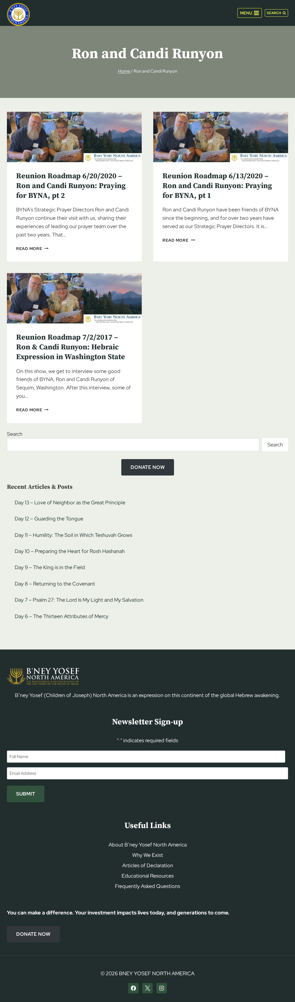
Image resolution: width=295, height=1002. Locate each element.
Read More (32, 248)
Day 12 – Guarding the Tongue (49, 518)
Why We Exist (147, 855)
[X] (147, 988)
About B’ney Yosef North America (148, 844)
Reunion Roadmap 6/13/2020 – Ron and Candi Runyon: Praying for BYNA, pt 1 (217, 185)
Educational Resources (148, 875)
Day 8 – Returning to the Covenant (55, 583)
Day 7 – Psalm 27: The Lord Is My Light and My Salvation (79, 599)
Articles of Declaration (147, 865)
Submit (25, 794)
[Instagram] (161, 988)
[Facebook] (133, 988)
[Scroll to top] (280, 986)
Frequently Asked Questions (147, 886)
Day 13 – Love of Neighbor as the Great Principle (70, 502)
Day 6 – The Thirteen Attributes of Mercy (61, 616)
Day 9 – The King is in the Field (50, 567)
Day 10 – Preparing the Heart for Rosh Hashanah (70, 551)
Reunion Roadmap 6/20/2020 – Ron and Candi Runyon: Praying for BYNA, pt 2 (71, 185)
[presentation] (74, 137)
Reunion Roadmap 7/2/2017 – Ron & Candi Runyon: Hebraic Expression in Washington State (70, 347)
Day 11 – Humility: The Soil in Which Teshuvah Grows (73, 535)
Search (14, 434)
